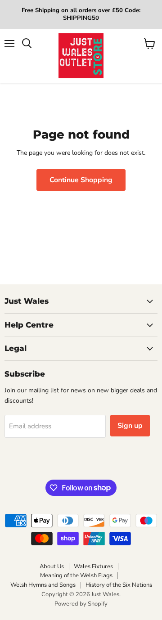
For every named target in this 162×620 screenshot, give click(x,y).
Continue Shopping (81, 180)
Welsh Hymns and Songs (43, 585)
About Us (52, 566)
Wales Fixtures (93, 566)
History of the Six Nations (119, 585)
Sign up (130, 426)
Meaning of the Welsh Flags (76, 575)
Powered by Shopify (81, 604)
